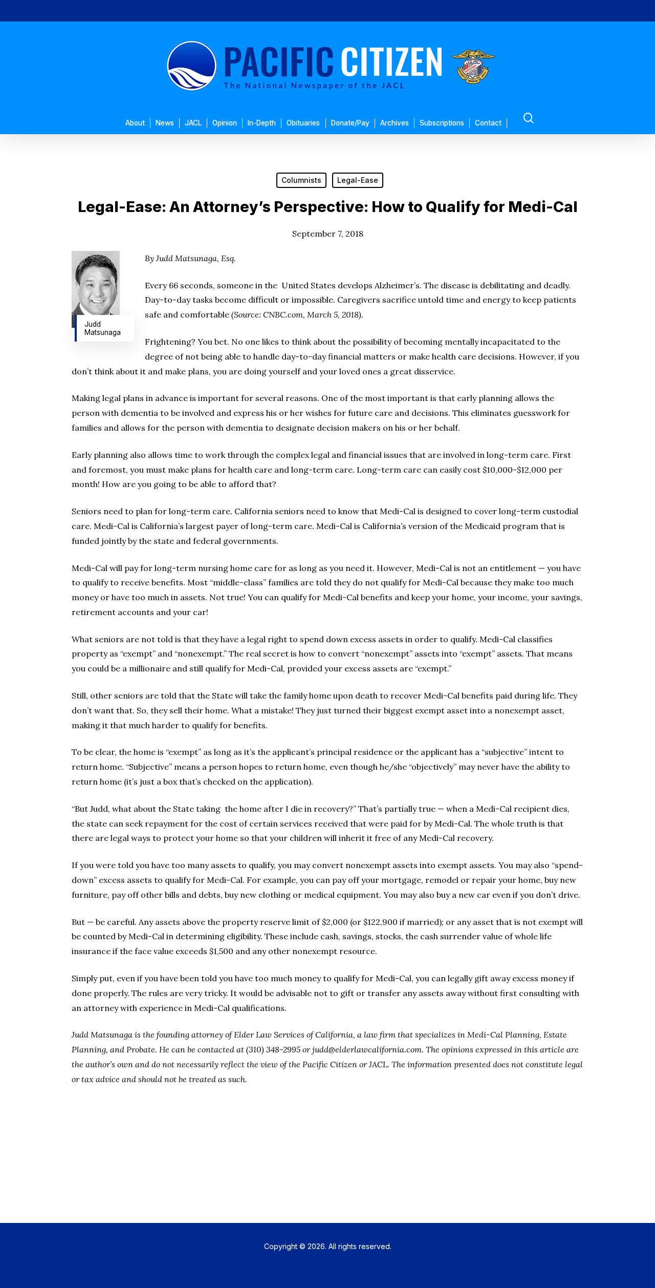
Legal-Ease (357, 180)
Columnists (301, 180)
